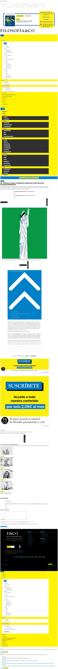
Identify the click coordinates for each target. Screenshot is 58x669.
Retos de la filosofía (8, 77)
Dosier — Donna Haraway (5, 469)
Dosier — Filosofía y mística (6, 481)
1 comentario (4, 202)
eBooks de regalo (8, 68)
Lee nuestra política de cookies (42, 654)
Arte (6, 56)
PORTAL (3, 40)
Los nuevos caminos (14, 315)
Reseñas (7, 61)
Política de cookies (4, 644)
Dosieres (5, 43)
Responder (6, 507)
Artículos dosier (4, 431)
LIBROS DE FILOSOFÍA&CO (5, 623)
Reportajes (4, 128)
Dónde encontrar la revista (7, 84)
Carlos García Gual (18, 191)
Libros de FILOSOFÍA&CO (7, 151)
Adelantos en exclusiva (8, 604)
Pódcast (3, 167)
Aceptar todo (5, 667)
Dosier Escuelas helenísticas (18, 431)
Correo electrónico (18, 521)
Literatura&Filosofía (8, 65)
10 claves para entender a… (9, 52)
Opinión (7, 73)
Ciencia (5, 134)
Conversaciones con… (7, 169)
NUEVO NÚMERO (6, 81)
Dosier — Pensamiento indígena (6, 457)
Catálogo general (8, 88)
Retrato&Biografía (8, 587)
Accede (27, 355)
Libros (5, 60)
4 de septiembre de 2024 (8, 501)
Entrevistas (5, 44)
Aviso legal (3, 101)
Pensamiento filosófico (7, 126)
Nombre (1, 521)
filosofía (13, 433)
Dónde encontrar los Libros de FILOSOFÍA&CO (9, 91)
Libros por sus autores (8, 64)
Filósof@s (5, 48)
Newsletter (4, 634)
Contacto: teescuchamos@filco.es (7, 96)
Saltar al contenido (3, 0)
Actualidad (5, 69)
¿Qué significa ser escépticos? (16, 317)
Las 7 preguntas (8, 47)
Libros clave (5, 142)
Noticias (5, 155)
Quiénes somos (4, 99)
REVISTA (3, 80)
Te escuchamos (6, 161)
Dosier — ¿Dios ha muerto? (5, 493)
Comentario (2, 519)
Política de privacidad (5, 104)
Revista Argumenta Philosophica (10, 59)
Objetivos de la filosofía (9, 76)
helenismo (17, 333)
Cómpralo (46, 19)
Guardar (1, 667)
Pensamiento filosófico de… (9, 51)
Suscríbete (4, 37)
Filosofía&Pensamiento (9, 55)
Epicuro (26, 431)
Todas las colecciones (7, 87)
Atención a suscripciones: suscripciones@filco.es (9, 94)
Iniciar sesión (4, 636)
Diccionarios (5, 174)
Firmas (6, 72)
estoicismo (8, 433)
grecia (18, 433)
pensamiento (22, 433)
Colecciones (4, 111)
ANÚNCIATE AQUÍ (4, 97)
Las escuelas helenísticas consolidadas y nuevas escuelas (20, 313)
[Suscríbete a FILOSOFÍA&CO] (24, 371)
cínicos (9, 431)
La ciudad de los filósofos (15, 312)
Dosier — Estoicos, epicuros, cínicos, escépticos (29, 177)
